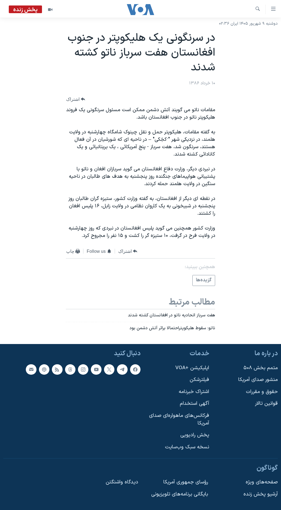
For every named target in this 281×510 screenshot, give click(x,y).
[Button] (75, 99)
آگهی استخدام (194, 403)
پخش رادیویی (194, 435)
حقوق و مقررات (262, 391)
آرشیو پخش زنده (260, 494)
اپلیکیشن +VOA (192, 367)
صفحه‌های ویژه (262, 482)
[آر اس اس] (57, 369)
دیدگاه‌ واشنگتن (122, 482)
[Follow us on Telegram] (122, 369)
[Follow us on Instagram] (83, 369)
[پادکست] (44, 369)
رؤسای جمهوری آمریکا (185, 482)
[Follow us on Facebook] (135, 369)
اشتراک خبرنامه (194, 391)
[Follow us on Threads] (70, 369)
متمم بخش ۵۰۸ (260, 367)
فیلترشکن (199, 379)
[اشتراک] (31, 369)
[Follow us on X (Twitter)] (109, 369)
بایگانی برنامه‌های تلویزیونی (179, 494)
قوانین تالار (266, 403)
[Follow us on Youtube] (96, 369)
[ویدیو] (50, 9)
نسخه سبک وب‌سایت (187, 447)
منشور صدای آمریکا (258, 379)
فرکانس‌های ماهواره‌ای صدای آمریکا (179, 419)
